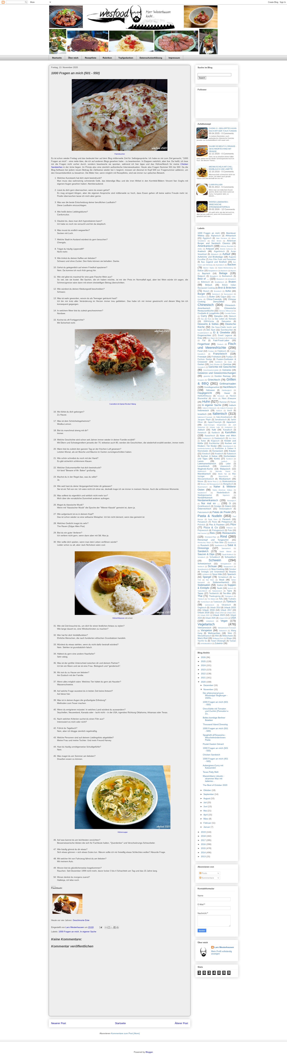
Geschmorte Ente (81, 920)
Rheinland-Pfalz (210, 537)
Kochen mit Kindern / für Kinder (217, 444)
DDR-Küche (209, 321)
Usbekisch (210, 621)
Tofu (221, 599)
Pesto (214, 522)
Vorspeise (206, 630)
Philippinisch (227, 522)
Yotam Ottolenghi (218, 641)
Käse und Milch (228, 435)
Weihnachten (214, 633)
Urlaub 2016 (208, 610)
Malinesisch (202, 471)
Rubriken (107, 58)
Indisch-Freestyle (226, 408)
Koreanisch (217, 451)
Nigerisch (226, 495)
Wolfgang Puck (218, 638)
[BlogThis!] (108, 927)
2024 (203, 665)
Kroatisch (219, 454)
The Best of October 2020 (215, 785)
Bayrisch (206, 273)
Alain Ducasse (221, 238)
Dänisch (232, 316)
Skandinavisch (203, 569)
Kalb (214, 429)
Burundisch (202, 297)
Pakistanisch (203, 512)
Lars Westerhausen (224, 947)
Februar (207, 823)
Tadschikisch (202, 591)
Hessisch (220, 396)
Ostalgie (217, 506)
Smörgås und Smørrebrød (213, 572)
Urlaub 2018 (203, 612)
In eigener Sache (88, 931)
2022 (203, 673)
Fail (203, 340)
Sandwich (203, 551)
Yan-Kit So (202, 641)
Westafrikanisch (205, 636)
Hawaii (227, 393)
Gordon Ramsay (223, 376)
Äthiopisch (214, 254)
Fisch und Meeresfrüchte (217, 346)
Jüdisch (201, 429)
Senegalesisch (225, 564)
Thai (200, 596)
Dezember (208, 685)
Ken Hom (232, 438)
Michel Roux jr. (213, 481)
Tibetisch (201, 599)
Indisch (232, 405)
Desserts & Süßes (208, 324)
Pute (230, 530)
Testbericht (214, 593)
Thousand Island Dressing (215, 724)
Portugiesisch (218, 530)
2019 (203, 832)
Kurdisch (229, 459)
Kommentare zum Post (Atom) (125, 1033)
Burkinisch (216, 294)
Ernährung (232, 338)
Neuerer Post (58, 1023)
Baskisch (224, 271)
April (205, 814)
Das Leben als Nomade (225, 319)
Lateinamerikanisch (207, 463)
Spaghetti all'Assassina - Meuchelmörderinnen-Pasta (214, 737)
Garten (201, 364)
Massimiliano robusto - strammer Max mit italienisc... (213, 778)
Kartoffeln (230, 432)
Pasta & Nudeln (210, 516)
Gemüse (227, 364)
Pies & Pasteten (217, 524)
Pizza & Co (211, 527)
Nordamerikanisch (208, 500)
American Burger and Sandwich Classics (217, 241)
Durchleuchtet (227, 330)
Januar (207, 827)
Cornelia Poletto (230, 313)
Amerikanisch (205, 246)
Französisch (220, 353)
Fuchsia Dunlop (205, 359)
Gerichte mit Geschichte (222, 366)
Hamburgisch (227, 390)
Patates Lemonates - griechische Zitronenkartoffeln (219, 204)
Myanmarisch (202, 487)
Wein (230, 633)
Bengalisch (214, 276)
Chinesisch (206, 305)
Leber (228, 464)
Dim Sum (210, 330)
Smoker (232, 569)
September (209, 794)
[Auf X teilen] (111, 927)
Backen (232, 264)
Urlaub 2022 (205, 615)
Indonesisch (203, 410)
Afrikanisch (231, 235)
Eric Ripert (211, 338)
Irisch (229, 410)
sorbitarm (205, 574)
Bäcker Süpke (208, 268)
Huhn (206, 401)
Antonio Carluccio (226, 249)
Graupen (201, 380)
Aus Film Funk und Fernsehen (222, 259)
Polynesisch (203, 530)
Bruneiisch (218, 291)
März (206, 818)
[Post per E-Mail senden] (100, 927)
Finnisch (220, 344)
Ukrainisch (226, 605)
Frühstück (216, 356)
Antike (200, 249)
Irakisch (219, 410)
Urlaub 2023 (219, 615)
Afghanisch (216, 236)
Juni (205, 806)
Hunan (233, 402)
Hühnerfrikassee (118, 618)
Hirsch (214, 398)
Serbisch (201, 566)
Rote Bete (219, 542)
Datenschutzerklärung (151, 58)
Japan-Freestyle (215, 422)
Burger (201, 293)
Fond (200, 351)
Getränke (226, 370)
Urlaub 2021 (231, 613)
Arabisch (202, 251)
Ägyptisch (207, 238)
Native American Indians (222, 490)
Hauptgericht (205, 393)
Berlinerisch (227, 276)
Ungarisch (202, 608)
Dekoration (226, 321)
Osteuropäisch (225, 509)
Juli (205, 802)
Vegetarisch (206, 624)
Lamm (201, 461)
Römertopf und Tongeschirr (213, 540)
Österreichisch (204, 508)
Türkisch (231, 601)
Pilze (233, 524)
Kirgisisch (215, 441)
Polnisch (229, 528)
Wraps (229, 638)
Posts (204, 873)
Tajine (229, 591)
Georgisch (201, 367)
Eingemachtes (204, 335)
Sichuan (212, 566)
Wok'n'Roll (202, 638)
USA (233, 617)
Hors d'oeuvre (229, 398)
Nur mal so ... (210, 503)
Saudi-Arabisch (227, 554)
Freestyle (202, 356)
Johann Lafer (215, 427)
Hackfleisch (229, 387)
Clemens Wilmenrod (226, 311)
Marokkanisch (204, 473)
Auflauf (226, 254)
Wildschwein (227, 636)
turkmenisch (209, 605)
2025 (203, 661)
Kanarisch (202, 433)
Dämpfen (218, 316)
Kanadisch (227, 430)
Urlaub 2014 (215, 608)
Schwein (215, 560)
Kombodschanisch (204, 448)
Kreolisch (206, 454)
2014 (203, 852)
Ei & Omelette (221, 332)
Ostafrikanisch (204, 506)
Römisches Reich (204, 542)
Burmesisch (228, 294)
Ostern (228, 506)
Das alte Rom (206, 319)
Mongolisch (228, 484)
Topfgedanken (125, 58)
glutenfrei (207, 376)
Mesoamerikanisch (206, 479)
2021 (203, 677)
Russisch (204, 545)
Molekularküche (229, 481)
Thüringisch (229, 596)
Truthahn (232, 599)
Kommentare (207, 878)
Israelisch (202, 414)
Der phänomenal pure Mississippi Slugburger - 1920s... (215, 695)
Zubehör (219, 643)
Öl (230, 504)
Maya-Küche (223, 476)
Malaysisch (225, 469)
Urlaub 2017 (226, 610)
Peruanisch (202, 522)
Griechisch (214, 379)
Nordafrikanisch (205, 497)
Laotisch (224, 461)
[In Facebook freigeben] (114, 927)
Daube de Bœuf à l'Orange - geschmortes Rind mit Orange (222, 148)
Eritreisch (221, 338)
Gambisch (218, 362)
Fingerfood (203, 344)
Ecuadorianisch (203, 333)
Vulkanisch (223, 630)
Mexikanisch (225, 479)
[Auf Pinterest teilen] (117, 927)
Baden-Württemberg (225, 268)
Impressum (174, 58)
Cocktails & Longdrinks (208, 313)
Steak (221, 579)
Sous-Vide (217, 574)
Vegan (224, 620)
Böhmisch (205, 282)
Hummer (223, 402)
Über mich (73, 58)
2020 (203, 682)
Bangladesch (213, 271)
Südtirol (220, 585)
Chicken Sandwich (211, 754)
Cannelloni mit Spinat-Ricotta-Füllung (122, 404)
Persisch (226, 519)
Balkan (201, 271)
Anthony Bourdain (226, 246)
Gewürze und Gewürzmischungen (217, 373)
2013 (203, 856)
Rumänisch (232, 542)
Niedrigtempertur (205, 495)
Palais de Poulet (221, 512)
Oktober (207, 790)
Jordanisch (229, 427)
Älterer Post (181, 1023)
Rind (223, 536)
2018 (203, 836)
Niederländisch (223, 493)
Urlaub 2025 (210, 618)
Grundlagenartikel (211, 387)
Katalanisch (206, 438)
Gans (230, 362)
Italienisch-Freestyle (205, 417)
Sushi (219, 588)
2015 (203, 848)
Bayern (233, 271)
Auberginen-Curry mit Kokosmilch (213, 766)
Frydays (229, 357)
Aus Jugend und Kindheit (214, 262)
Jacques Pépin (204, 420)
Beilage (223, 273)
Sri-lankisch (223, 577)
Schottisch (201, 557)
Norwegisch (231, 500)
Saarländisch (219, 545)
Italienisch (220, 413)
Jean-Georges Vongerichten (215, 425)
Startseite (57, 58)
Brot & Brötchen (227, 287)
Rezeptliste (90, 58)
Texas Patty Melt (210, 772)
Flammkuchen (120, 154)
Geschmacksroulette (211, 370)
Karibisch (216, 433)
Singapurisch (228, 566)
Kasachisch (210, 436)
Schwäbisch (215, 557)
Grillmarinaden (228, 383)
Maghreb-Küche (205, 469)
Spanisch (231, 574)
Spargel (207, 577)
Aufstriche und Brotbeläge (210, 257)
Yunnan (232, 641)
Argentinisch (219, 251)
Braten (232, 281)
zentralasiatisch (206, 643)
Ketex (203, 441)
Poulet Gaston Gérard (213, 744)
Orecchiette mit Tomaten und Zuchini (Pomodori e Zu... (215, 711)
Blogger (149, 1052)
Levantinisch (203, 466)
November (208, 689)
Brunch (206, 291)
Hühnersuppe (123, 832)
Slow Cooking (217, 569)
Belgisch (201, 276)
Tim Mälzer (211, 599)
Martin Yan (222, 474)
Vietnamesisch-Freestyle (227, 628)
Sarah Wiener (225, 551)
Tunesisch (217, 602)
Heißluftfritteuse (204, 396)
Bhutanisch (220, 279)
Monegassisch (214, 484)
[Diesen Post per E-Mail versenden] (106, 927)
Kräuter (232, 451)
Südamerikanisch (221, 582)
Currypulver (216, 185)
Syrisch (230, 588)
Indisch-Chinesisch (209, 408)
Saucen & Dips (206, 554)
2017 (203, 840)
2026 (203, 657)
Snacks (232, 571)
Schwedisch (230, 557)
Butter (212, 296)
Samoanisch (226, 548)
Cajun (223, 296)
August (207, 798)
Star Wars (210, 580)
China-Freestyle (214, 299)
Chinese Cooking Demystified (217, 300)
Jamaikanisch (221, 420)
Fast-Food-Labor (221, 340)
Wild (217, 636)
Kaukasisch (220, 438)
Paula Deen (212, 519)
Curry (204, 316)
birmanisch (232, 279)
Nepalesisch (202, 493)
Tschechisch (205, 602)
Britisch (208, 285)
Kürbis (217, 458)
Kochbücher (214, 443)
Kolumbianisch (228, 446)
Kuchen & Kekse (209, 456)
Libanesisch (225, 466)
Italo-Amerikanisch (224, 417)
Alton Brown (216, 241)
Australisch (220, 265)
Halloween (210, 390)
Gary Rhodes (215, 364)
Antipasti (210, 249)
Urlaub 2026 (223, 618)
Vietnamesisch (204, 627)
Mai (205, 810)
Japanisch (231, 422)
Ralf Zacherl (202, 533)
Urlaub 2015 (230, 607)
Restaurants (229, 533)
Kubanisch (231, 454)
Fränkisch (221, 351)
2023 (203, 669)
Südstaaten (204, 585)
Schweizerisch (204, 563)
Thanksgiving (214, 596)
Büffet (228, 291)
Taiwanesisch (217, 591)
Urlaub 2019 (219, 613)
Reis (212, 533)
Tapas (200, 593)
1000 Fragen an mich (69, 931)
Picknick (201, 525)
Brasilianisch (219, 282)
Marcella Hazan (223, 471)
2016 (203, 844)
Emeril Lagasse (225, 335)
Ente (200, 338)
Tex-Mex (227, 593)
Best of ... (203, 278)
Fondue (211, 351)
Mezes (200, 481)
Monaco (203, 484)
